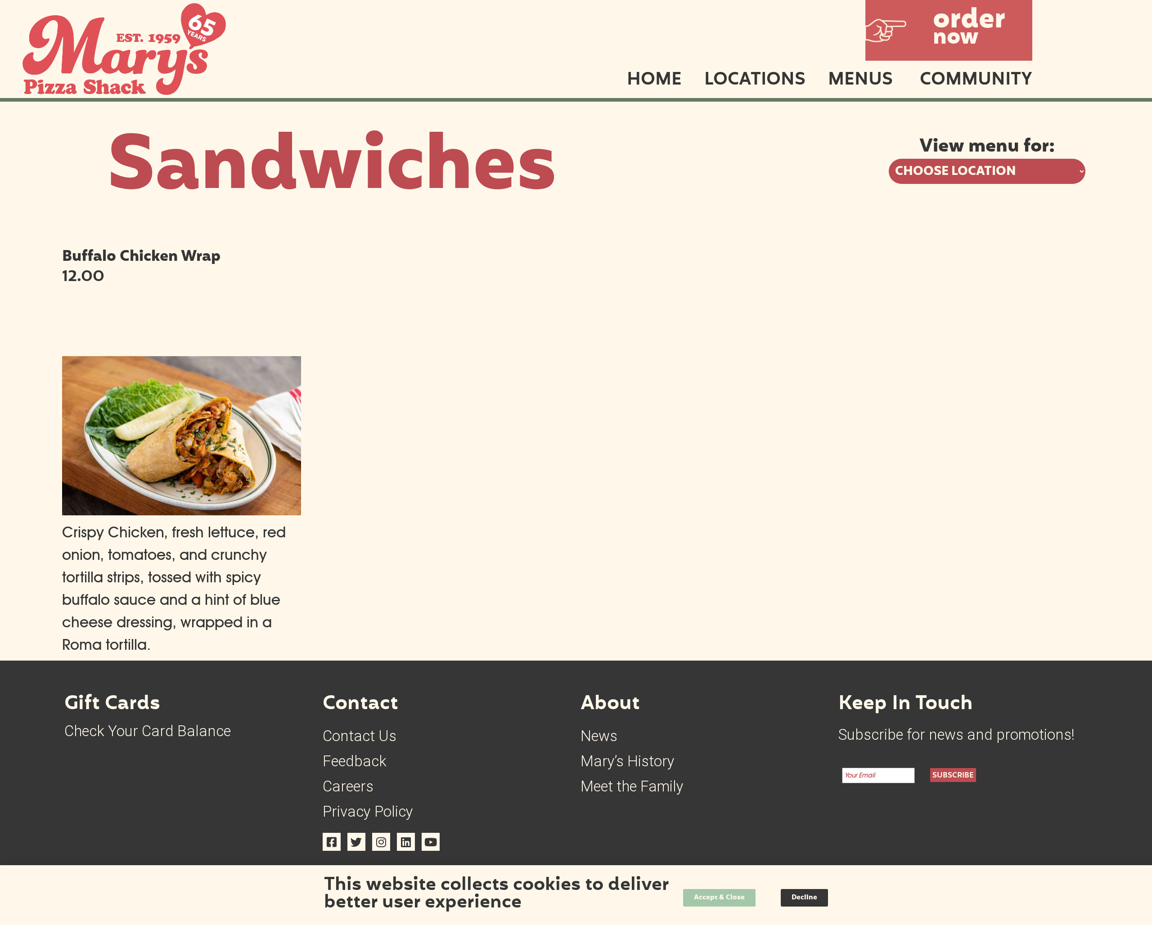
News (598, 736)
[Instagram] (381, 842)
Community (976, 80)
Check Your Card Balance (147, 731)
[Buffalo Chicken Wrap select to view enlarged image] (181, 510)
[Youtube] (431, 842)
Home (654, 80)
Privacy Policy (368, 811)
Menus (860, 80)
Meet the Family (632, 786)
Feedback (355, 761)
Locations (755, 80)
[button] (948, 30)
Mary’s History (627, 761)
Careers (348, 786)
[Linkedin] (406, 842)
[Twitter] (356, 842)
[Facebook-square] (332, 842)
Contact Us (359, 736)
